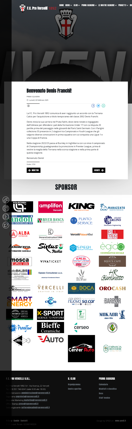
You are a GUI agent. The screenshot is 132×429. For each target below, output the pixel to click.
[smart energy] (19, 301)
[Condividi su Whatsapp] (103, 105)
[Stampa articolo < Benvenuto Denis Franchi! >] (28, 105)
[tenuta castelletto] (19, 340)
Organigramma (74, 384)
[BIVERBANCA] (50, 220)
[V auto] (50, 338)
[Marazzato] (112, 206)
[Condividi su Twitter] (98, 105)
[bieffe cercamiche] (50, 327)
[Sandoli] (19, 219)
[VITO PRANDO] (81, 274)
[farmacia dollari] (81, 314)
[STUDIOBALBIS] (19, 274)
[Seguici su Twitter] (6, 224)
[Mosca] (19, 261)
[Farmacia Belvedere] (112, 348)
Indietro (35, 170)
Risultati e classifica (108, 388)
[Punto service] (81, 220)
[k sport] (50, 314)
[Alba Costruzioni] (19, 233)
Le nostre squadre (106, 5)
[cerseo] (81, 327)
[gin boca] (81, 288)
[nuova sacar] (81, 301)
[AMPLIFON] (50, 206)
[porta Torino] (112, 327)
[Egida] (112, 247)
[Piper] (112, 234)
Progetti (122, 5)
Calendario (103, 384)
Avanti (97, 170)
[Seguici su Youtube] (6, 216)
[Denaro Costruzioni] (50, 234)
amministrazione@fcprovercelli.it (35, 392)
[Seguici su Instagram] (6, 208)
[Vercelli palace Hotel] (81, 234)
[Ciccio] (50, 301)
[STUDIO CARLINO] (112, 220)
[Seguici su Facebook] (6, 199)
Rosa (101, 393)
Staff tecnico (104, 397)
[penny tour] (19, 327)
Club (76, 5)
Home (61, 5)
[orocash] (112, 288)
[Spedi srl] (81, 247)
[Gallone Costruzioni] (19, 288)
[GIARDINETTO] (112, 274)
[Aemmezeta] (19, 247)
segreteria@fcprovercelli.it (27, 396)
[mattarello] (19, 314)
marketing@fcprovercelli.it (35, 400)
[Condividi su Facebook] (93, 105)
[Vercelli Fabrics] (50, 288)
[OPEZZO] (50, 274)
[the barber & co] (112, 301)
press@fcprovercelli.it (28, 403)
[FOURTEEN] (19, 206)
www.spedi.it (120, 420)
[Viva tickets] (50, 261)
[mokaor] (112, 314)
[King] (81, 206)
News (67, 5)
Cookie (16, 420)
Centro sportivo (74, 388)
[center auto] (81, 348)
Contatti (23, 420)
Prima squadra (87, 5)
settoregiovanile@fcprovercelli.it (35, 407)
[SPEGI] (81, 261)
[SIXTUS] (50, 247)
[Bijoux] (112, 261)
